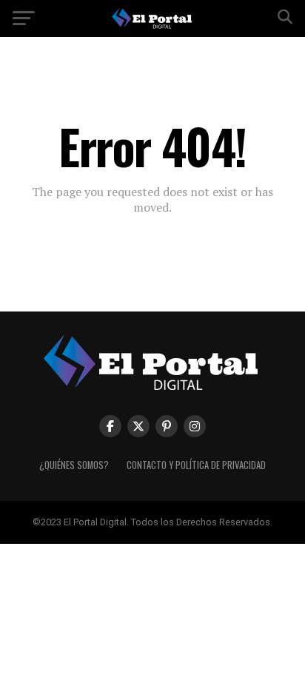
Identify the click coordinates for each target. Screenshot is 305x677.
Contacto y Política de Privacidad (196, 465)
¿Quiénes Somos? (74, 465)
